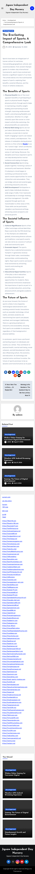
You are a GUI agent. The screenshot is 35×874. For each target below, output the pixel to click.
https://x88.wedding (9, 556)
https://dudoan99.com (10, 595)
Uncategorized (8, 31)
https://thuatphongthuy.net (11, 713)
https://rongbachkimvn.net (11, 536)
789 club (5, 507)
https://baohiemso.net (9, 646)
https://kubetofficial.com (10, 618)
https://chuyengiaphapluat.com (13, 661)
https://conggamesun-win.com (12, 582)
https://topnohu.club (9, 549)
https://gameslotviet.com (10, 608)
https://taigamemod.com (10, 705)
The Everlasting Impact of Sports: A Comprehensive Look (17, 39)
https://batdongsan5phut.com (12, 651)
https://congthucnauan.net (11, 669)
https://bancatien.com (10, 559)
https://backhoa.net (9, 641)
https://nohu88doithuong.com (12, 551)
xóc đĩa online (7, 501)
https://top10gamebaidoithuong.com (14, 631)
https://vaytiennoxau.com (11, 733)
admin (10, 47)
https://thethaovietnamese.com (13, 710)
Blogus (27, 869)
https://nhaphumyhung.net (11, 695)
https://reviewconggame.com (12, 541)
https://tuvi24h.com (9, 730)
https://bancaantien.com (10, 546)
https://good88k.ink (9, 610)
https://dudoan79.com (9, 590)
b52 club (5, 511)
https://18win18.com (9, 521)
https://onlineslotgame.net (11, 531)
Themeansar (17, 871)
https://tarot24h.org (9, 707)
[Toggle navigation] (2, 8)
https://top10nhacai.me (10, 528)
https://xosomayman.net (10, 554)
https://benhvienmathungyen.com (14, 654)
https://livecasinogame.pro (11, 615)
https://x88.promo (8, 577)
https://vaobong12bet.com (11, 567)
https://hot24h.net (8, 682)
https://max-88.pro (8, 626)
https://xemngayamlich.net (11, 738)
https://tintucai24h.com (10, 718)
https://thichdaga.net (9, 539)
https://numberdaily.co (10, 697)
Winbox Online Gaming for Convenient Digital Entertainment (15, 775)
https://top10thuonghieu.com (12, 723)
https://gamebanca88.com (11, 603)
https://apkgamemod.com (11, 638)
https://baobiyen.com (9, 643)
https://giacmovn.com (9, 674)
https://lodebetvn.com (10, 620)
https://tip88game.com (10, 587)
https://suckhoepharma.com (11, 702)
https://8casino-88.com (10, 523)
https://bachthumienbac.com (12, 562)
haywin (4, 504)
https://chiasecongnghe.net (11, 659)
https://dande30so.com (10, 585)
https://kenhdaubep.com (10, 684)
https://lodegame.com (9, 623)
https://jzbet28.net (8, 613)
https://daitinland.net (9, 672)
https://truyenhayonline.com (12, 728)
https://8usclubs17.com (10, 526)
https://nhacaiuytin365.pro (11, 574)
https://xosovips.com (9, 580)
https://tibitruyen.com (9, 715)
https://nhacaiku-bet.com (11, 600)
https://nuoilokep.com (9, 633)
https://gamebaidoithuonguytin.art (14, 597)
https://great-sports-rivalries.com (13, 679)
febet (4, 517)
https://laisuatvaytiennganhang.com (14, 687)
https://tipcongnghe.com (10, 720)
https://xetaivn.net (8, 743)
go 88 (4, 514)
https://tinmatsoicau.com (11, 544)
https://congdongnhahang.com (13, 664)
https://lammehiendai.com (11, 690)
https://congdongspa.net (10, 666)
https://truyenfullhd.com (10, 725)
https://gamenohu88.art (10, 605)
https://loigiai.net (8, 692)
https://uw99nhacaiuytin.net (12, 572)
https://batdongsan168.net (11, 649)
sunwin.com (6, 497)
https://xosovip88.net (9, 533)
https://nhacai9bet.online (11, 628)
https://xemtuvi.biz (8, 741)
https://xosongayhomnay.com (12, 564)
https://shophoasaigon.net (11, 700)
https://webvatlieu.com (10, 736)
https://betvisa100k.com (10, 656)
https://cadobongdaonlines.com (13, 569)
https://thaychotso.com (10, 636)
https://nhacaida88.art (10, 592)
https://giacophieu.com (10, 677)
